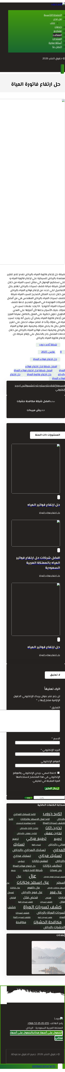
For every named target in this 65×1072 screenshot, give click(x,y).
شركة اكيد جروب (33, 870)
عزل (32, 876)
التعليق (55, 708)
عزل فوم (56, 892)
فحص (48, 898)
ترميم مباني (36, 839)
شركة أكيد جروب (48, 345)
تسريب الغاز (36, 845)
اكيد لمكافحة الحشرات (26, 823)
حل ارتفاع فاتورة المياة (39, 375)
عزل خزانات (15, 888)
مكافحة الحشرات (48, 922)
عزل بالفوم (33, 888)
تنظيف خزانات (52, 866)
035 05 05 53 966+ (38, 1023)
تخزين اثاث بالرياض (29, 828)
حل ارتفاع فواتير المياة (45, 359)
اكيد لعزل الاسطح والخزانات (35, 819)
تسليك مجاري (50, 856)
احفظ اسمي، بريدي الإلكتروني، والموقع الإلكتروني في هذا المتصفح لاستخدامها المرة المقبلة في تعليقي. (36, 777)
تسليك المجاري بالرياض (29, 850)
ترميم (58, 839)
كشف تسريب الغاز (21, 917)
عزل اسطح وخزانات (33, 883)
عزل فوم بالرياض (31, 892)
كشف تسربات (46, 902)
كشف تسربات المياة (42, 907)
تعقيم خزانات (40, 861)
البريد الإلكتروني (50, 750)
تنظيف (21, 861)
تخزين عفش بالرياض (27, 833)
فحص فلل (30, 897)
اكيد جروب (52, 814)
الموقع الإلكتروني (50, 762)
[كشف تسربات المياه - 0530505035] (58, 4)
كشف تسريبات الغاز (45, 917)
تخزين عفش (53, 833)
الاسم (56, 739)
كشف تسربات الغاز (25, 902)
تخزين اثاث (54, 828)
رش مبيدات (56, 870)
